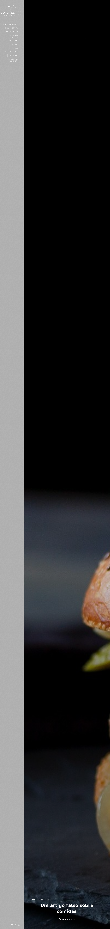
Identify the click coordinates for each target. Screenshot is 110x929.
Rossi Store (12, 52)
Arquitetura (11, 28)
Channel (14, 55)
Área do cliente (14, 60)
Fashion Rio (12, 32)
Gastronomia (11, 24)
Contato (14, 48)
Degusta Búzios (14, 36)
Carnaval (13, 41)
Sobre (15, 45)
